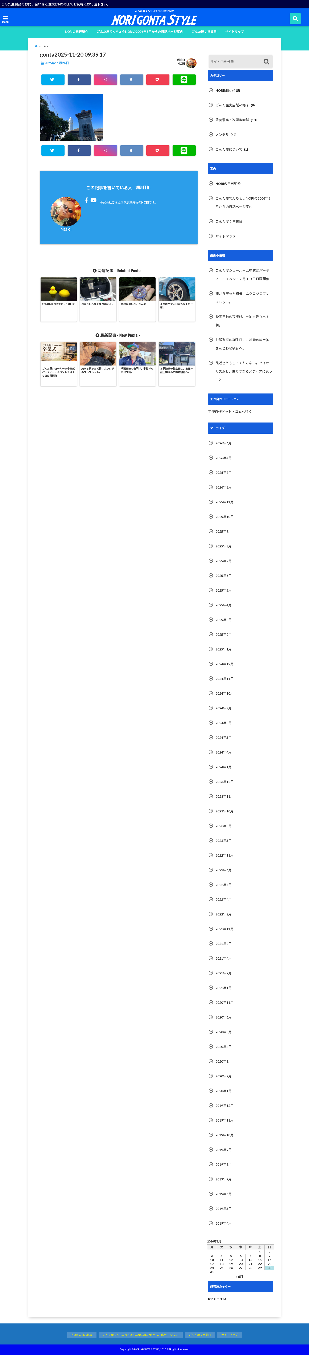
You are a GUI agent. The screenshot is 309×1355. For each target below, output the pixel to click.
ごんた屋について (228, 149)
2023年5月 (223, 840)
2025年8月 (223, 546)
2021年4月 (223, 958)
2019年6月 (223, 1194)
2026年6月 (223, 443)
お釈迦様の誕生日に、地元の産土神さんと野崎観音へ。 (242, 344)
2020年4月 (223, 1047)
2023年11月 (224, 796)
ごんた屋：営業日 (204, 31)
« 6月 (239, 1276)
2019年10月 (224, 1135)
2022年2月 (223, 914)
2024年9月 (223, 708)
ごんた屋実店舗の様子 (232, 105)
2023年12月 (224, 782)
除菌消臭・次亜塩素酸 (232, 120)
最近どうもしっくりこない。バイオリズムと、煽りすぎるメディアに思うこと (243, 371)
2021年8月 (223, 944)
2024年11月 (224, 679)
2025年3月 (223, 620)
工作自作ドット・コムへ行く (230, 411)
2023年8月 (223, 826)
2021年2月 (223, 973)
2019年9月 (223, 1150)
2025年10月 (224, 517)
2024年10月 (224, 693)
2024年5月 (223, 737)
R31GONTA (217, 1299)
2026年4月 (223, 458)
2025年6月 (223, 575)
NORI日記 (223, 90)
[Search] (266, 62)
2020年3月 (223, 1061)
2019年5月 (223, 1209)
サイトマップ (234, 31)
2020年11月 (224, 1002)
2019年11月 (224, 1120)
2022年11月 (224, 855)
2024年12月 (224, 664)
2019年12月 (224, 1105)
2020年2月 (223, 1076)
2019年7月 (223, 1179)
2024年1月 (223, 767)
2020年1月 (223, 1091)
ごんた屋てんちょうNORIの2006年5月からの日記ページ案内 (140, 31)
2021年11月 (224, 929)
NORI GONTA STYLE (146, 1349)
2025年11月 (224, 502)
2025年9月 (223, 531)
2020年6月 (223, 1017)
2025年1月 (223, 649)
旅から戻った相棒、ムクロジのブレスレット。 (242, 297)
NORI (181, 63)
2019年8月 (223, 1164)
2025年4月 (223, 605)
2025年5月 (223, 590)
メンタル (222, 134)
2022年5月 (223, 885)
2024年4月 (223, 752)
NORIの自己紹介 (76, 31)
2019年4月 (223, 1223)
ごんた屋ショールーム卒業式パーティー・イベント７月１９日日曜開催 (242, 274)
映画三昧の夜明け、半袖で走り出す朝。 (242, 321)
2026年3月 (223, 472)
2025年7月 (223, 561)
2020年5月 (223, 1032)
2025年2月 (223, 634)
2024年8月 (223, 723)
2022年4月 (223, 899)
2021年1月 (223, 988)
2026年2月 (223, 487)
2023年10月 (224, 811)
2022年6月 (223, 870)
